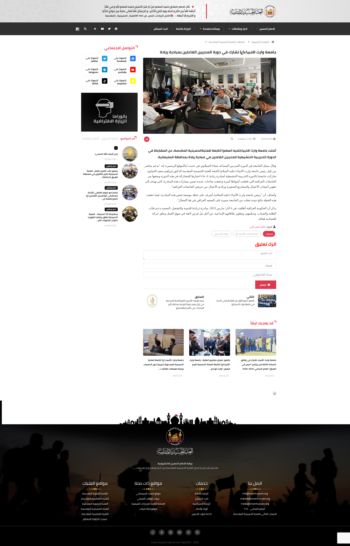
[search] (85, 29)
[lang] (77, 29)
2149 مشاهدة (245, 139)
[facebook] (116, 28)
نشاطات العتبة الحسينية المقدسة (227, 42)
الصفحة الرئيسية (260, 42)
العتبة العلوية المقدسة (95, 493)
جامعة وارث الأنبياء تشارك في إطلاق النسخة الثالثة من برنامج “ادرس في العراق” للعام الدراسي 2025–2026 (258, 364)
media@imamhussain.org (255, 503)
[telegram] (171, 532)
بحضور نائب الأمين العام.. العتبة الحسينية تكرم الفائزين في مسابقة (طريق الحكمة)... (100, 174)
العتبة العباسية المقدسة (95, 514)
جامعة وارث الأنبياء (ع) (247, 233)
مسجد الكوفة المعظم (95, 519)
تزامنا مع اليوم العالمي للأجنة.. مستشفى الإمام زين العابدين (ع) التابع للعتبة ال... (102, 195)
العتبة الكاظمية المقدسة (95, 498)
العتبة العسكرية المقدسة (95, 508)
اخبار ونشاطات (239, 28)
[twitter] (109, 28)
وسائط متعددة (211, 28)
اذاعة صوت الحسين (202, 514)
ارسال (263, 284)
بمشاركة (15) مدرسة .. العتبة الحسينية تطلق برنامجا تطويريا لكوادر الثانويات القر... (103, 217)
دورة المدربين (221, 233)
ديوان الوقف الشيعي (148, 498)
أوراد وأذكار (202, 508)
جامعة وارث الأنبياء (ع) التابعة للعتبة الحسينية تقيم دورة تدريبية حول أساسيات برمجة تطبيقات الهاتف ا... (163, 364)
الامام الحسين (267, 28)
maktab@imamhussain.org (255, 498)
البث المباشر (161, 28)
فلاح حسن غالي (257, 226)
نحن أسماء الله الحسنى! (106, 154)
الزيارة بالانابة (183, 28)
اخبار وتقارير (111, 166)
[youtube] (102, 28)
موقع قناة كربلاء (148, 508)
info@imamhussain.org (255, 493)
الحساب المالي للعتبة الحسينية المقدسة (255, 514)
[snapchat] (162, 532)
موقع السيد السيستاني (148, 493)
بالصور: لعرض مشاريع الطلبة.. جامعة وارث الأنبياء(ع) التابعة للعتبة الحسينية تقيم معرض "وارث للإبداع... (209, 364)
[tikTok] (153, 532)
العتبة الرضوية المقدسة (95, 503)
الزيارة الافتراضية (202, 503)
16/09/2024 (267, 139)
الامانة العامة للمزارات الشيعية (148, 503)
